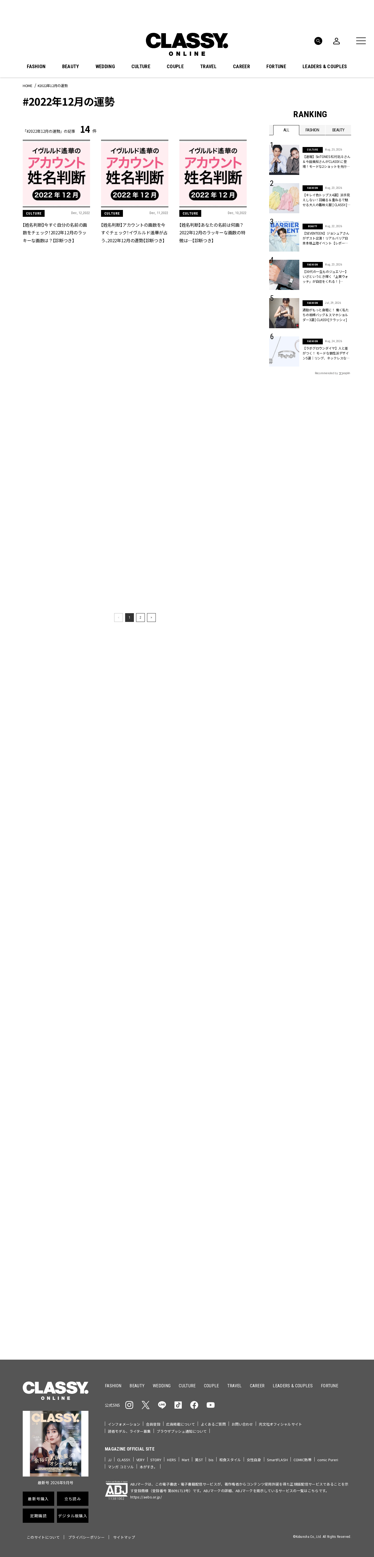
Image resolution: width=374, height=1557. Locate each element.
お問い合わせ (242, 1424)
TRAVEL (208, 66)
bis (211, 1459)
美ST (199, 1459)
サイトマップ (124, 1537)
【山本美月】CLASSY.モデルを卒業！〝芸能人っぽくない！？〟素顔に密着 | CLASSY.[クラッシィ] (55, 1191)
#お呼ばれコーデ (333, 834)
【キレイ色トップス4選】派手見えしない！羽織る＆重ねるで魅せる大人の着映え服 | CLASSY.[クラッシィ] (326, 199)
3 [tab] (216, 774)
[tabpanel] (187, 714)
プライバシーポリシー (86, 1537)
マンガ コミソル (121, 1466)
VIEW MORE (310, 1049)
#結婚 (308, 842)
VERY (140, 1459)
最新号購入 (204, 886)
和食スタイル (230, 1459)
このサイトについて (43, 1537)
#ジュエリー (283, 834)
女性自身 (254, 1459)
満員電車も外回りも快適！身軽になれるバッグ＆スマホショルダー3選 (56, 1077)
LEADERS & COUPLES (325, 66)
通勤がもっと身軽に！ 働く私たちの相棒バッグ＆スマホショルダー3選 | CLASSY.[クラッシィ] (326, 314)
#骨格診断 (340, 851)
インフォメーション (124, 1424)
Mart (185, 1459)
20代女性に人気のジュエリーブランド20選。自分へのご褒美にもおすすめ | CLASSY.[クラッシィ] (212, 1077)
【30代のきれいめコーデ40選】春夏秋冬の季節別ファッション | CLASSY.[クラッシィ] (134, 1191)
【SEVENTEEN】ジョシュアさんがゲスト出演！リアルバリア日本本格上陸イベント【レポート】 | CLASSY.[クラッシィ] (326, 238)
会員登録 (153, 1424)
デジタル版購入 (204, 945)
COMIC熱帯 (303, 1459)
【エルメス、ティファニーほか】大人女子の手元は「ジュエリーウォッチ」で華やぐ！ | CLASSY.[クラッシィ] (212, 1191)
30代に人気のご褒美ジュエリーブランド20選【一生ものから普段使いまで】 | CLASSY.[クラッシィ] (133, 1077)
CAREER (241, 66)
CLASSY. (124, 1459)
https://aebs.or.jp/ (146, 1497)
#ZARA (319, 851)
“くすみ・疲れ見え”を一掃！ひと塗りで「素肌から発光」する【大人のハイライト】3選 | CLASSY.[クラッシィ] (55, 1304)
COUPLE (175, 66)
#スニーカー (330, 842)
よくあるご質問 (213, 1424)
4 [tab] (223, 774)
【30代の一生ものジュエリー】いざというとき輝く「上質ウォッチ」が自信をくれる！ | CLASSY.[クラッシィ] (325, 276)
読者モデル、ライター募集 (129, 1431)
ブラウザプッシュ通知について (182, 1431)
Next (345, 764)
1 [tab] (203, 774)
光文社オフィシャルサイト (280, 1424)
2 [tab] (210, 774)
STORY (156, 1459)
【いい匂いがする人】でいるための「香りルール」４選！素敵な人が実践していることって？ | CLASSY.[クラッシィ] (212, 1304)
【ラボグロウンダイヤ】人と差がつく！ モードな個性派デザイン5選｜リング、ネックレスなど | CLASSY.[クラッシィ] (327, 353)
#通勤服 (307, 834)
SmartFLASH (277, 1459)
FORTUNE (276, 66)
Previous (330, 764)
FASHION (36, 66)
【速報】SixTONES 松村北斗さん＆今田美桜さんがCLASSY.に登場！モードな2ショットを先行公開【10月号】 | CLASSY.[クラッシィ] (327, 161)
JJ (109, 1459)
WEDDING (105, 66)
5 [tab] (229, 774)
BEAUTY (70, 66)
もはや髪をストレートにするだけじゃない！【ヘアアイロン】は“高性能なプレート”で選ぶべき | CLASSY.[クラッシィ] (134, 1304)
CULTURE (140, 66)
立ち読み (204, 906)
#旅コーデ (289, 842)
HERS (171, 1459)
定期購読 (204, 926)
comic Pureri (327, 1459)
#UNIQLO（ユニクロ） (289, 851)
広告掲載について (180, 1424)
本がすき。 (148, 1466)
